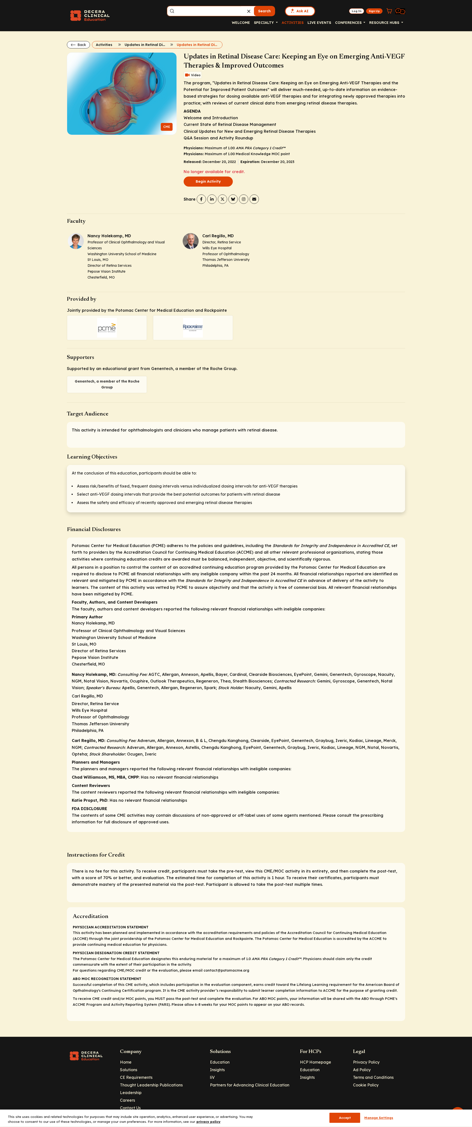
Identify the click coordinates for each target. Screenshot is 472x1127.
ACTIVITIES (293, 22)
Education (220, 1062)
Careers (127, 1100)
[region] (236, 1118)
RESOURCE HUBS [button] (384, 22)
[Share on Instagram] (243, 199)
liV (212, 1077)
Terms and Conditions (373, 1077)
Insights (217, 1069)
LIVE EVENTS (319, 22)
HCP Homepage (315, 1062)
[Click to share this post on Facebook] (201, 199)
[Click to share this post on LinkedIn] (212, 199)
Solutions (128, 1069)
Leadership (131, 1092)
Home (126, 1062)
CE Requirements (136, 1077)
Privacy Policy (366, 1062)
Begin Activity (208, 181)
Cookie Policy (366, 1085)
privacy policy (208, 1122)
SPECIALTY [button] (264, 22)
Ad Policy (362, 1069)
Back (81, 45)
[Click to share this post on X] (222, 199)
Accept (345, 1118)
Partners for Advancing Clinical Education (249, 1085)
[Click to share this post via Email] (254, 199)
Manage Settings (378, 1118)
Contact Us (130, 1107)
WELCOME (241, 22)
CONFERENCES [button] (349, 22)
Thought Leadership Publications (151, 1085)
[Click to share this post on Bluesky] (233, 199)
